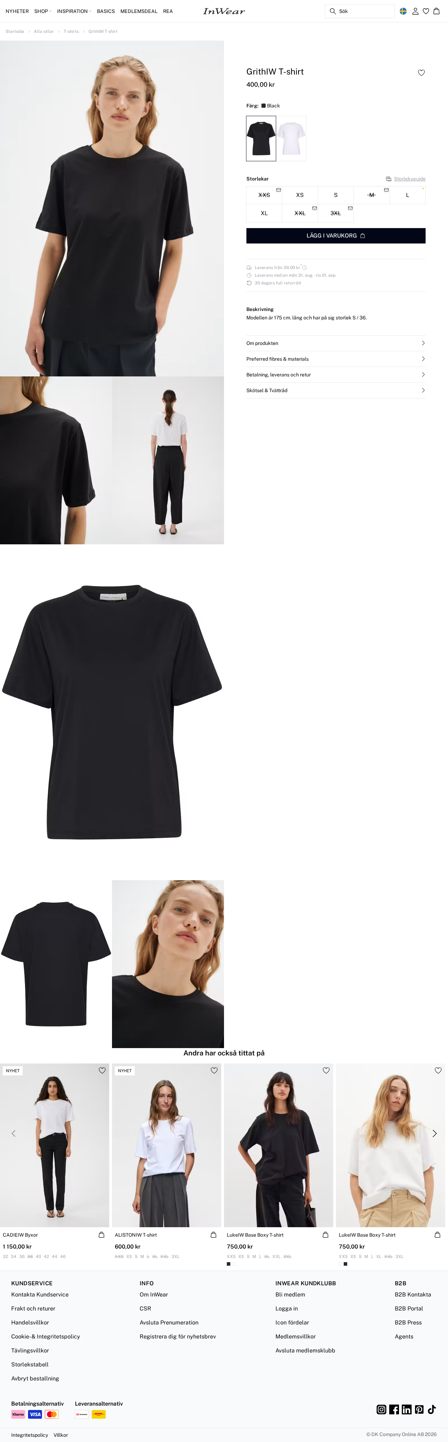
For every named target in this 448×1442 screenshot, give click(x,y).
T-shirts (71, 31)
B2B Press (408, 1322)
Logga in (286, 1308)
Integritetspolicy (29, 1435)
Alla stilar (44, 31)
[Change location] (403, 11)
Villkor (61, 1435)
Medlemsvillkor (295, 1336)
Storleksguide (410, 178)
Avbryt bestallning (35, 1378)
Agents (404, 1336)
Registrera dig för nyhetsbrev (178, 1336)
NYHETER (17, 11)
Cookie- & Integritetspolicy (45, 1336)
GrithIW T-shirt (103, 31)
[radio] (299, 195)
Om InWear (154, 1294)
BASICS (106, 11)
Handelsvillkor (30, 1322)
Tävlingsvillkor (30, 1350)
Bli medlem (290, 1294)
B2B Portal (409, 1308)
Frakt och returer (33, 1308)
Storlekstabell (30, 1364)
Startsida (15, 31)
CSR (145, 1308)
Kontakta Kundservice (40, 1294)
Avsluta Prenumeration (169, 1322)
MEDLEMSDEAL (139, 11)
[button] (336, 343)
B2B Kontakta (413, 1294)
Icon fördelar (292, 1322)
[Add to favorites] (421, 73)
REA (168, 11)
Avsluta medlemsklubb (305, 1350)
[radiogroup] (336, 204)
